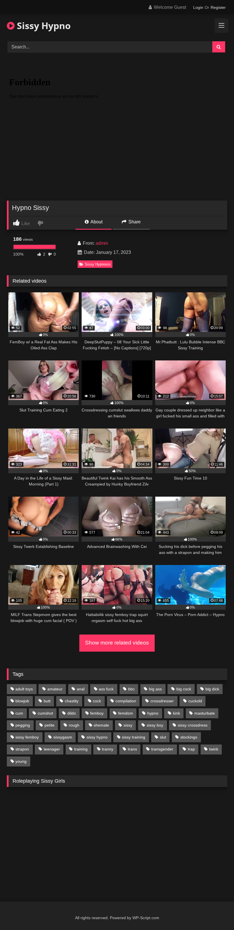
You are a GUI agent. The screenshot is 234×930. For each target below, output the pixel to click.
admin (102, 243)
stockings (188, 737)
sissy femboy (27, 737)
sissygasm (62, 737)
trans (132, 749)
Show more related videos (117, 643)
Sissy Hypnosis (98, 264)
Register (218, 7)
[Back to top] (216, 913)
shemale (101, 725)
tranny (107, 749)
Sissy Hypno (43, 25)
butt (47, 701)
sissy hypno (97, 737)
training (81, 749)
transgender (162, 749)
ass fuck (106, 689)
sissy (128, 725)
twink (213, 749)
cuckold (195, 701)
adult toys (24, 689)
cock (97, 701)
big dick (212, 689)
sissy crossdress (192, 725)
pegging (22, 725)
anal (80, 689)
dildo (71, 713)
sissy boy (155, 725)
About (96, 221)
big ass (155, 689)
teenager (52, 749)
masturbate (204, 713)
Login (198, 7)
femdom (125, 713)
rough (74, 725)
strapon (22, 749)
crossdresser (162, 701)
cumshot (45, 713)
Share (134, 221)
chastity (71, 701)
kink (176, 713)
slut (163, 737)
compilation (126, 701)
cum (19, 713)
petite (50, 725)
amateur (54, 689)
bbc (131, 689)
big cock (183, 689)
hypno (152, 713)
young (21, 761)
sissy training (133, 737)
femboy (97, 713)
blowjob (22, 701)
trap (191, 749)
